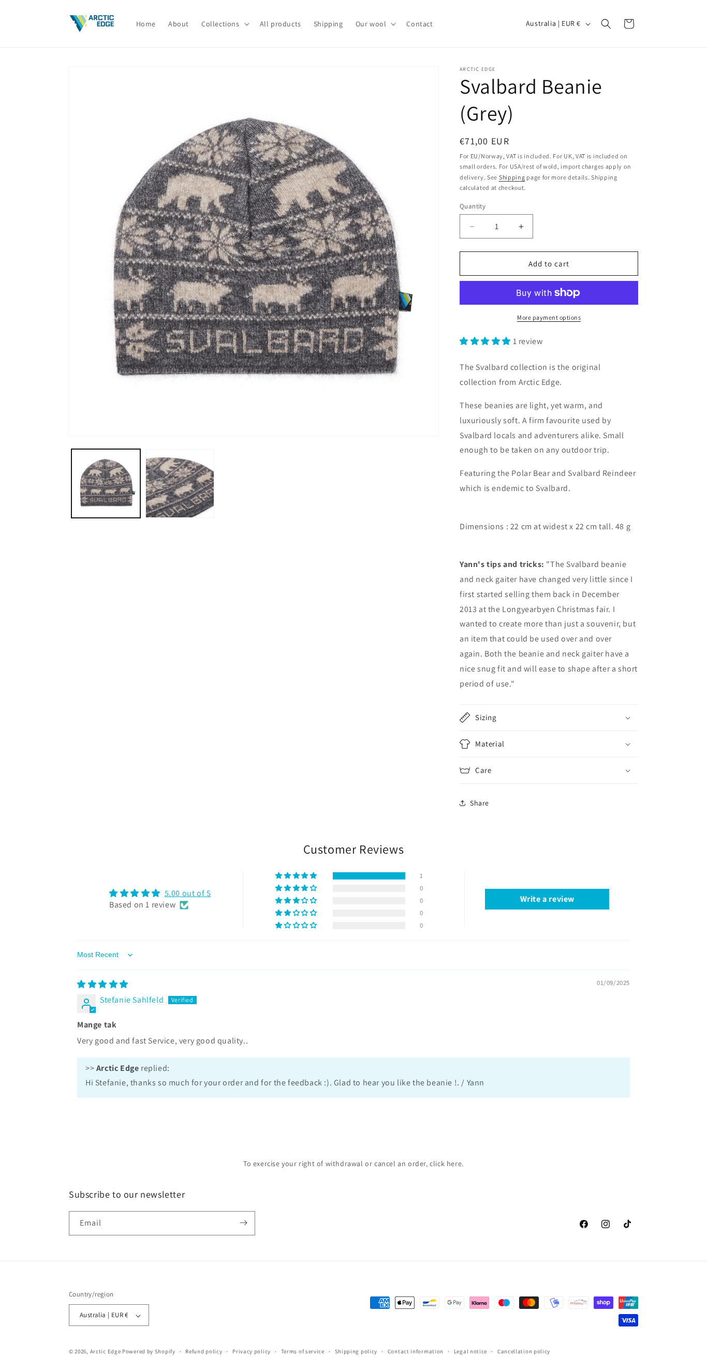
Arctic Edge (105, 1351)
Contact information (416, 1351)
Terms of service (303, 1351)
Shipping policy (356, 1351)
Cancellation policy (523, 1351)
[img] (102, 984)
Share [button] (479, 803)
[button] (224, 23)
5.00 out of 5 (188, 893)
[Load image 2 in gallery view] (179, 483)
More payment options (549, 317)
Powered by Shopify (148, 1351)
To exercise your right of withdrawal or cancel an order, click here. (353, 1163)
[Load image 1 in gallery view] (105, 483)
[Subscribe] (243, 1223)
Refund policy (203, 1351)
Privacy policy (251, 1351)
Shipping (512, 177)
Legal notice (470, 1351)
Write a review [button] (547, 898)
